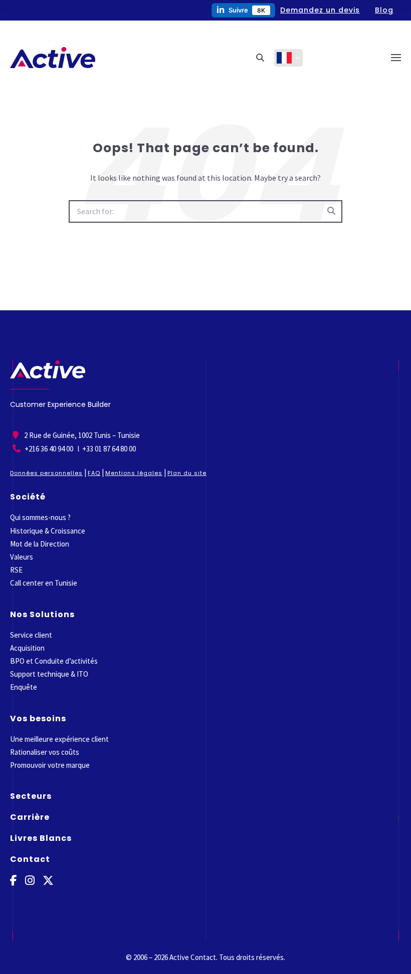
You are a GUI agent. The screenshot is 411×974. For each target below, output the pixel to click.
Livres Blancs (41, 838)
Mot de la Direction (39, 544)
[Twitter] (48, 880)
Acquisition (27, 648)
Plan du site (187, 473)
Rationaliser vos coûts (44, 752)
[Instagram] (30, 880)
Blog (384, 10)
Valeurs (21, 557)
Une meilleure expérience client (59, 739)
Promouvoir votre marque (50, 765)
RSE (16, 570)
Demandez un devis (320, 10)
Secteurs (31, 796)
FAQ (94, 473)
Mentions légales (133, 473)
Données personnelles (46, 473)
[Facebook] (13, 880)
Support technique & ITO (49, 674)
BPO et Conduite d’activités (54, 661)
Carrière (30, 817)
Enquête (23, 687)
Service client (31, 635)
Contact (30, 859)
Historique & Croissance (47, 531)
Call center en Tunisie (43, 583)
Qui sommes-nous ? (40, 517)
